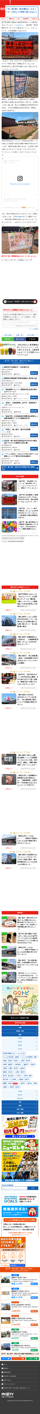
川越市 (5, 1087)
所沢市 (23, 1083)
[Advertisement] (20, 565)
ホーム (5, 1364)
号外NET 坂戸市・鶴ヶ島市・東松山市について (16, 1388)
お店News (34, 18)
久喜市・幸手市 (25, 1060)
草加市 (33, 1064)
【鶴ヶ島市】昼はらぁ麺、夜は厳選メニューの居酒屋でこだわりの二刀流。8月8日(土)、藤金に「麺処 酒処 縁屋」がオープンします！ (27, 760)
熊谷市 (23, 1068)
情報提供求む (7, 1372)
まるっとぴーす (14, 538)
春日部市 (18, 1064)
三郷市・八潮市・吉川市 (10, 1068)
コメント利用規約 (33, 329)
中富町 (22, 538)
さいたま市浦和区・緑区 (29, 1057)
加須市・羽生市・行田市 (10, 1060)
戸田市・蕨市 (28, 1075)
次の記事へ (31, 335)
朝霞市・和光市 (10, 1083)
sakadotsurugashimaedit (16, 541)
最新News (12, 18)
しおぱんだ (19, 25)
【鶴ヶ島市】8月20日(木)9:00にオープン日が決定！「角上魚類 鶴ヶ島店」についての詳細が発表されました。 (27, 699)
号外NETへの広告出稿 (9, 1376)
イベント (5, 541)
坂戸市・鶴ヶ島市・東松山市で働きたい (19, 361)
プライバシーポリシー (9, 1384)
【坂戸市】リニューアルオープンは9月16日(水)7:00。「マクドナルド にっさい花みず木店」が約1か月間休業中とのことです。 (27, 977)
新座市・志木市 (24, 1079)
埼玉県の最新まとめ (9, 1053)
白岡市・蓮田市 (7, 1064)
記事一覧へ (20, 335)
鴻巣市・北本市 (7, 1072)
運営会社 (5, 1368)
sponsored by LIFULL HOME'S (20, 1270)
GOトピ (4, 18)
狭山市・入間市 (32, 1083)
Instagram (20, 216)
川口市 (19, 1075)
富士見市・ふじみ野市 (9, 1079)
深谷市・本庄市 (14, 1087)
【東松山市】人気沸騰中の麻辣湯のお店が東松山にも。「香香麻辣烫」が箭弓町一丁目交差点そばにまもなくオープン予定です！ (27, 780)
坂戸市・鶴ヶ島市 (8, 1075)
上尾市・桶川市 (20, 1072)
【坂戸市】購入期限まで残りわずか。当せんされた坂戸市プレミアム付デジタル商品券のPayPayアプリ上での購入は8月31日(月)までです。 (27, 938)
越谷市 (26, 1064)
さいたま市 (21, 1053)
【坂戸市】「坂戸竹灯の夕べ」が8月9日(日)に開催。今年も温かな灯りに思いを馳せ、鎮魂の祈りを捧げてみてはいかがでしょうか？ (27, 679)
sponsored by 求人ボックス (20, 363)
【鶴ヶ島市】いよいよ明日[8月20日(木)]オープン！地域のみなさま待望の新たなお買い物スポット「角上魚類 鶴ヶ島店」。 (27, 621)
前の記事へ (9, 335)
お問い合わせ (7, 1380)
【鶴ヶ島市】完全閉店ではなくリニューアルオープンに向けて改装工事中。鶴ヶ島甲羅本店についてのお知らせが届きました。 (27, 859)
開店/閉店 (26, 18)
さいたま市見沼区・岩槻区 (11, 1057)
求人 (19, 18)
